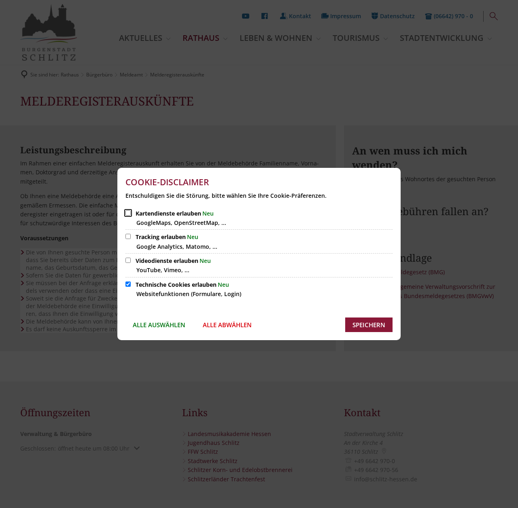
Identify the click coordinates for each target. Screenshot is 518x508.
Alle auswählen (159, 325)
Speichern (368, 325)
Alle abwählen (227, 325)
